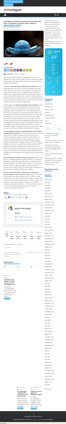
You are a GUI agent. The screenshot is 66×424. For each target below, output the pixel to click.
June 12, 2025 (21, 387)
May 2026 (47, 188)
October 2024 (49, 241)
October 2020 (49, 376)
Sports (46, 121)
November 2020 (49, 373)
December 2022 (49, 303)
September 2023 (49, 278)
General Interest (49, 115)
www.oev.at (48, 389)
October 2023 (49, 275)
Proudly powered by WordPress (22, 419)
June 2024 (47, 252)
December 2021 (49, 337)
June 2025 (47, 219)
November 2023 (49, 272)
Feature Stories (49, 109)
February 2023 (49, 297)
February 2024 (49, 264)
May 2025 (47, 222)
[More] (30, 70)
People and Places (50, 118)
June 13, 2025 (8, 275)
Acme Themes (49, 419)
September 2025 (49, 210)
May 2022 (47, 323)
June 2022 (47, 320)
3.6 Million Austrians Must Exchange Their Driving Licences (52, 135)
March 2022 (48, 328)
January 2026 (48, 199)
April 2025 (47, 224)
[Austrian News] (5, 15)
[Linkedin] (14, 70)
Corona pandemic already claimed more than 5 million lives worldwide (12, 254)
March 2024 (48, 261)
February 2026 (49, 196)
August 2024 (48, 247)
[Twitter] (8, 70)
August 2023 (48, 281)
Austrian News (49, 104)
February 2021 (49, 365)
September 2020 (49, 379)
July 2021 (47, 351)
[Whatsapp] (27, 70)
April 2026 (47, 191)
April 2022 (47, 325)
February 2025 (49, 230)
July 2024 (47, 250)
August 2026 (48, 179)
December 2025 (49, 202)
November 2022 (49, 306)
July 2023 (47, 283)
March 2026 (48, 193)
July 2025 (47, 216)
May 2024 (47, 255)
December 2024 (49, 236)
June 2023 (47, 286)
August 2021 (48, 348)
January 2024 (48, 266)
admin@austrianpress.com (25, 217)
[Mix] (24, 70)
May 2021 (47, 356)
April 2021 (47, 359)
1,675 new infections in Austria (34, 252)
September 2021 (49, 345)
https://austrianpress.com (25, 220)
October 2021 (49, 342)
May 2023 (47, 289)
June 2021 (47, 354)
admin (16, 29)
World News (7, 247)
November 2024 (49, 238)
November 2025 (49, 205)
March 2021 (48, 362)
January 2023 (48, 300)
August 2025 (48, 213)
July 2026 (47, 182)
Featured (47, 112)
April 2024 (47, 258)
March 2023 (48, 295)
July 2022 (47, 317)
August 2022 (48, 314)
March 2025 (48, 227)
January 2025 (48, 233)
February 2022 (49, 331)
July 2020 (47, 384)
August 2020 (48, 382)
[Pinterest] (17, 70)
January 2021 (48, 368)
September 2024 (49, 244)
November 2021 (49, 340)
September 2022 (49, 311)
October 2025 (49, 207)
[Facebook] (5, 70)
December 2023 (49, 269)
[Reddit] (11, 70)
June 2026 (47, 185)
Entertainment (49, 106)
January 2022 (48, 334)
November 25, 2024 (36, 387)
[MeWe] (20, 70)
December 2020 (49, 370)
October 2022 (49, 309)
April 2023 (47, 292)
